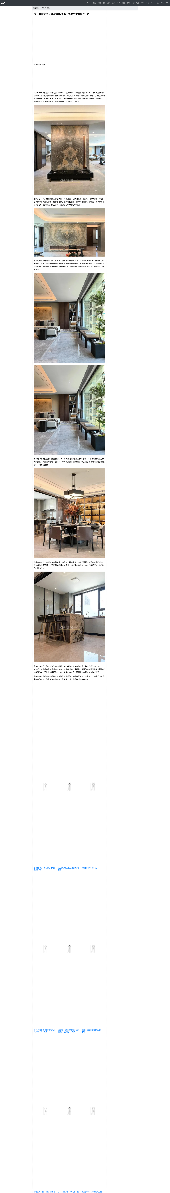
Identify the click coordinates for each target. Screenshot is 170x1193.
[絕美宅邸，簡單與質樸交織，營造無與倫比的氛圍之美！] (69, 1027)
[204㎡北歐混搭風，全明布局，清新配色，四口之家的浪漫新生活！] (69, 1189)
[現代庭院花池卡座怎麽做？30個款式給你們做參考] (92, 1189)
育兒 (108, 3)
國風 (162, 3)
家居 (128, 3)
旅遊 (123, 3)
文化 (152, 3)
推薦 (94, 3)
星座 (142, 3)
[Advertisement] (69, 696)
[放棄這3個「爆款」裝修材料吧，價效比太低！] (45, 1189)
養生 (113, 3)
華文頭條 (43, 8)
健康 (104, 3)
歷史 (147, 3)
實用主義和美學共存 (88, 868)
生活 (118, 3)
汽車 (166, 3)
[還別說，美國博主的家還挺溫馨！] (92, 1027)
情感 (137, 3)
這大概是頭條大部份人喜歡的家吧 (68, 868)
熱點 (99, 3)
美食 (133, 3)
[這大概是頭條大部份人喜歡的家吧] (69, 865)
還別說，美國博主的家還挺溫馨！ (92, 1030)
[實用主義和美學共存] (92, 865)
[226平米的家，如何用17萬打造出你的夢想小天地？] (45, 1027)
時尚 (157, 3)
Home (89, 3)
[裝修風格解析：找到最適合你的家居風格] (45, 865)
